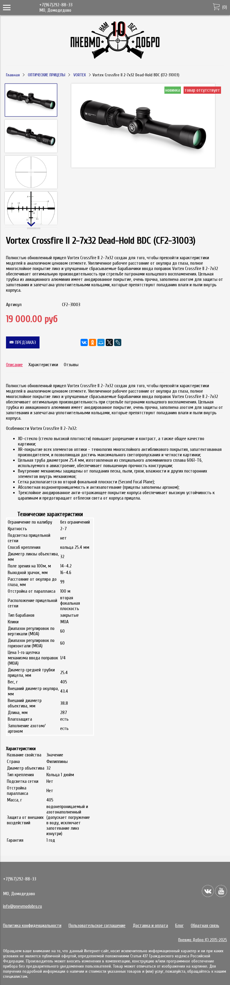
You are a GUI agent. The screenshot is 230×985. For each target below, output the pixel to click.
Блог (179, 925)
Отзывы (71, 364)
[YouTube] (221, 891)
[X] (109, 342)
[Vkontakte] (208, 891)
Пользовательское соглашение (97, 925)
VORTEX (79, 75)
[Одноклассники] (92, 342)
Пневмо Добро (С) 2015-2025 (202, 939)
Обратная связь (205, 925)
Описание (14, 364)
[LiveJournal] (117, 342)
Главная (13, 75)
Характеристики (43, 364)
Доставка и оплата (150, 925)
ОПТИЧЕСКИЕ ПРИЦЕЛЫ (46, 75)
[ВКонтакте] (84, 342)
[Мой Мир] (101, 342)
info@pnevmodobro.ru (22, 906)
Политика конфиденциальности (32, 925)
